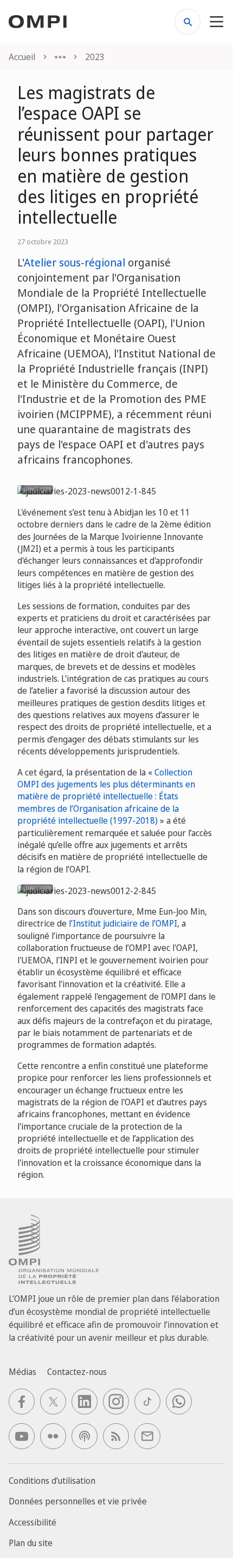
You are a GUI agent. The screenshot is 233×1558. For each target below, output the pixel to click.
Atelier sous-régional (74, 262)
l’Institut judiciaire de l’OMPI (123, 923)
